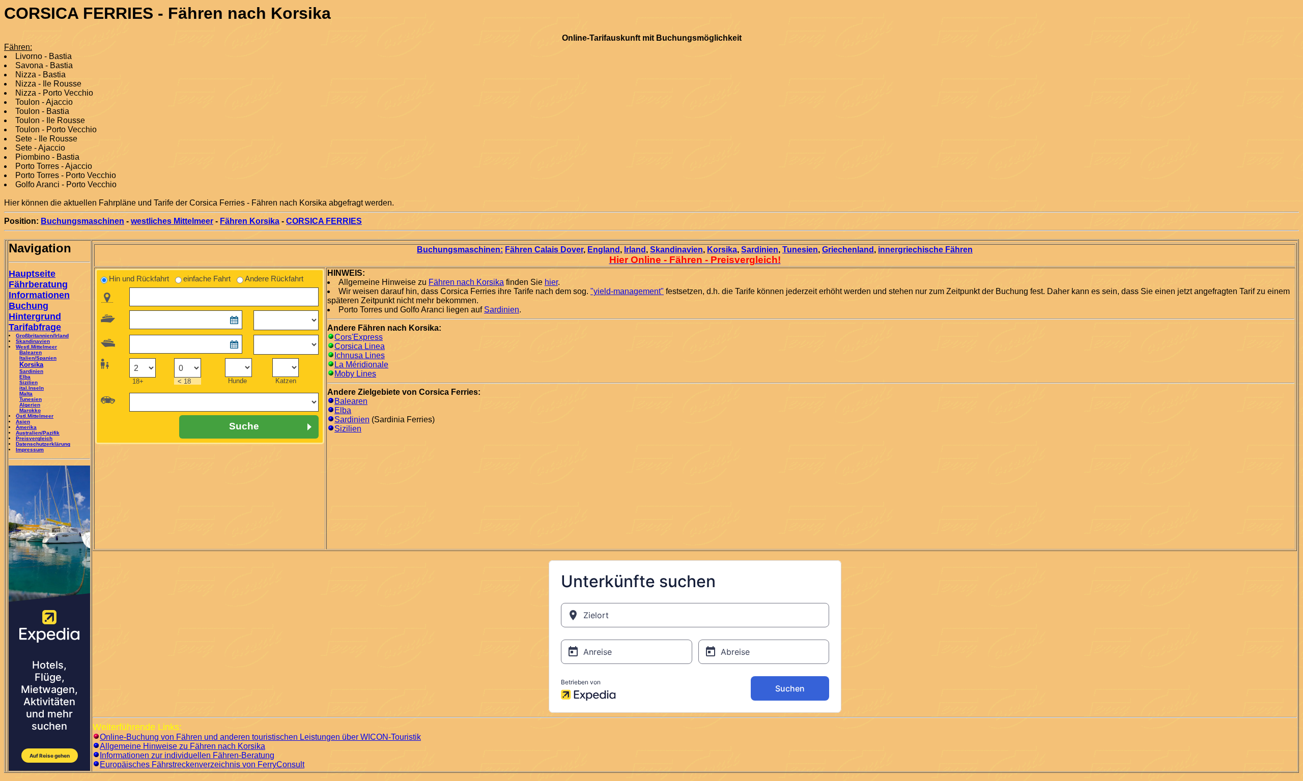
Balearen (30, 352)
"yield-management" (627, 291)
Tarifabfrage (35, 327)
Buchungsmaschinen (82, 221)
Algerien (29, 405)
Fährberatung (38, 284)
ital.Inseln (31, 388)
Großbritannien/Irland (42, 335)
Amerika (26, 427)
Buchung (28, 306)
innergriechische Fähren (925, 249)
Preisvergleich (34, 438)
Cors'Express (358, 337)
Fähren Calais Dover (544, 249)
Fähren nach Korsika (466, 282)
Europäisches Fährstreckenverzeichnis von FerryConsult (202, 764)
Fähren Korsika (249, 221)
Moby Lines (355, 373)
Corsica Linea (359, 346)
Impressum (30, 449)
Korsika (722, 249)
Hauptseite (32, 274)
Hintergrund (35, 316)
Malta (26, 393)
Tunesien (30, 399)
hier (551, 282)
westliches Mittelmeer (172, 221)
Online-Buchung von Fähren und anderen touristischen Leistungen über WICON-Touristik (260, 737)
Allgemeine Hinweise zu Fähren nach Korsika (182, 746)
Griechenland (848, 249)
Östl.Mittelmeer (34, 416)
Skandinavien (33, 341)
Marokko (30, 410)
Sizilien (28, 382)
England (603, 249)
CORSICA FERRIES (324, 221)
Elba (25, 377)
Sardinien (31, 371)
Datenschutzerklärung (43, 444)
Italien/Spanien (37, 358)
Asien (23, 421)
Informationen (39, 295)
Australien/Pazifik (38, 433)
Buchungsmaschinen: (460, 249)
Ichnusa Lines (359, 355)
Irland (635, 249)
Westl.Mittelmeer (36, 347)
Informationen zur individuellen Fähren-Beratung (187, 755)
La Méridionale (361, 364)
